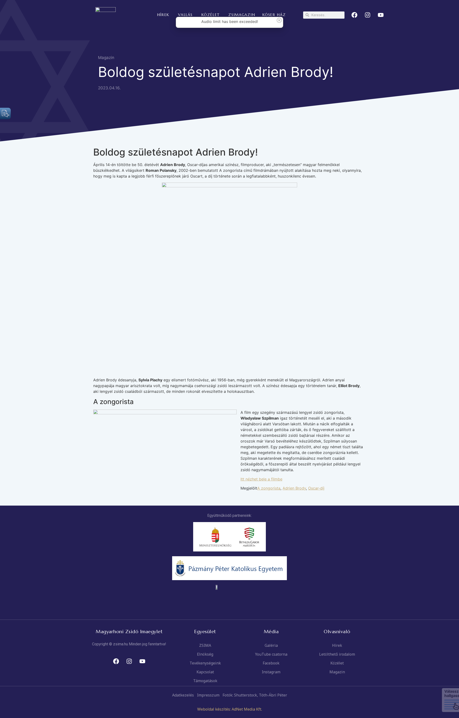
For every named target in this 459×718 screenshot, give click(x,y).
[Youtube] (381, 15)
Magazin (106, 57)
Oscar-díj (316, 488)
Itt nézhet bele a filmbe (261, 479)
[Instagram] (368, 15)
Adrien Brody (294, 488)
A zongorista (268, 488)
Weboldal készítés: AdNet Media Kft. (229, 709)
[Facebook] (355, 15)
